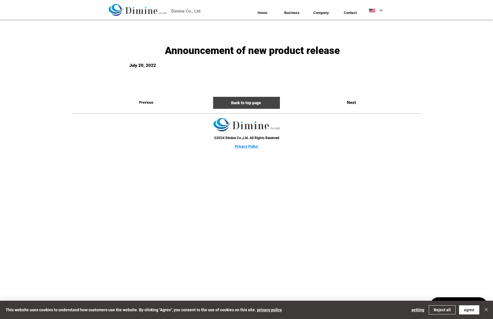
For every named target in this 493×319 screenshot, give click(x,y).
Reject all (442, 310)
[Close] (486, 309)
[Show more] (164, 10)
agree (469, 310)
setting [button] (417, 310)
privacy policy (269, 310)
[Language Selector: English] (375, 10)
